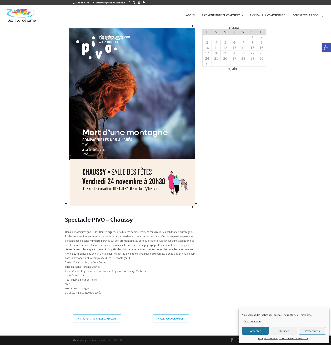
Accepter (255, 331)
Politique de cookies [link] (268, 338)
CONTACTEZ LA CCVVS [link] (306, 15)
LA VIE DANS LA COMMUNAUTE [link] (266, 15)
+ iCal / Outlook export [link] (171, 318)
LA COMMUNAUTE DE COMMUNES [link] (220, 15)
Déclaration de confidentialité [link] (293, 338)
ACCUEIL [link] (191, 15)
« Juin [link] (232, 68)
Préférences (312, 331)
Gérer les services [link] (252, 321)
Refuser (284, 331)
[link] (326, 47)
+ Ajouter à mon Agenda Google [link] (97, 318)
